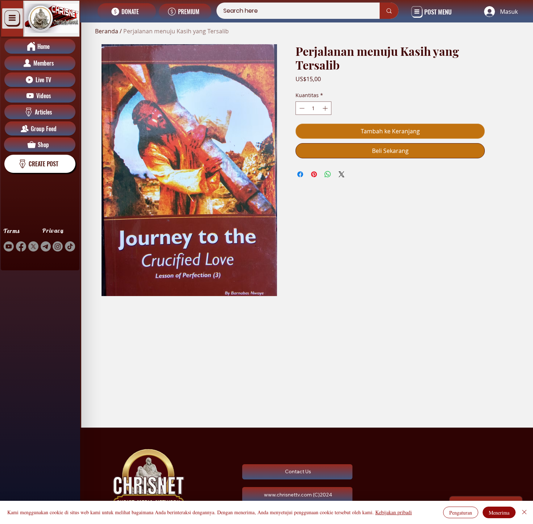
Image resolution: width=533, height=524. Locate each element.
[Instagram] (58, 246)
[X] (33, 246)
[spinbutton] (313, 108)
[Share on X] (341, 174)
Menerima (499, 512)
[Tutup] (524, 512)
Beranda (106, 31)
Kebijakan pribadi (393, 512)
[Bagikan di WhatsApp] (327, 174)
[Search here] (389, 11)
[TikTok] (70, 246)
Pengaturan (460, 512)
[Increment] (325, 108)
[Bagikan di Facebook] (300, 174)
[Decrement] (301, 108)
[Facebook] (21, 246)
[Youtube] (9, 246)
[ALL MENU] (12, 18)
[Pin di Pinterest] (314, 174)
